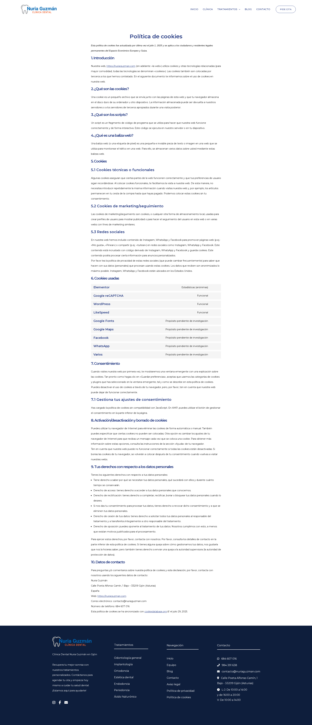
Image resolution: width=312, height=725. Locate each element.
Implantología (123, 664)
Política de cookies (179, 697)
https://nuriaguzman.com (121, 66)
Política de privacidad (181, 690)
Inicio (170, 658)
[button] (238, 9)
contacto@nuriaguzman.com (241, 671)
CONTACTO (263, 9)
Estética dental (124, 677)
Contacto (173, 677)
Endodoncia (122, 683)
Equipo (171, 665)
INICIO (194, 9)
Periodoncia (122, 690)
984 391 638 (229, 665)
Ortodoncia (121, 670)
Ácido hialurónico (125, 696)
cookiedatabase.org (155, 611)
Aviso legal (173, 684)
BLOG (248, 9)
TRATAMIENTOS (227, 9)
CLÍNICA (208, 9)
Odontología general (128, 657)
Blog (170, 671)
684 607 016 (229, 658)
